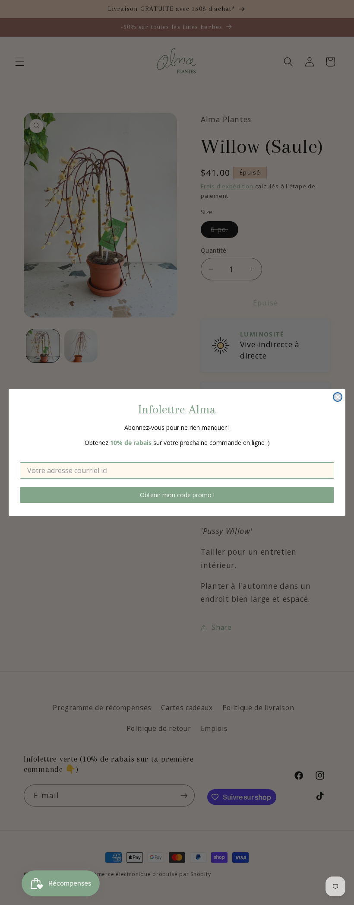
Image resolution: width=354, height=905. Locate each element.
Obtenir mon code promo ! (177, 495)
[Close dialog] (337, 397)
